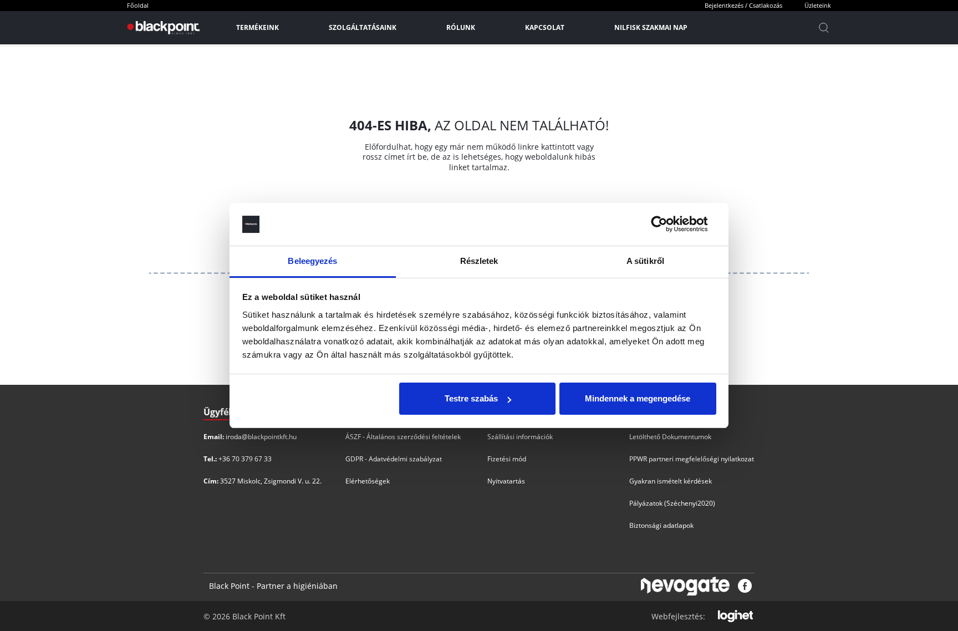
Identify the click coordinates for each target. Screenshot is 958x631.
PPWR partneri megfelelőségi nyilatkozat (691, 459)
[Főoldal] (162, 27)
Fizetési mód (506, 459)
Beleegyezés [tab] (312, 261)
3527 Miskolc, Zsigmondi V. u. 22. (271, 481)
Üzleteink (817, 5)
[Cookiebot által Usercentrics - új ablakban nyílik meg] (667, 224)
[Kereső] (824, 27)
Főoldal (138, 5)
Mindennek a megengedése (637, 398)
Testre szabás (471, 398)
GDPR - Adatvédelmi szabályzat (393, 459)
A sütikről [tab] (645, 261)
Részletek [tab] (479, 261)
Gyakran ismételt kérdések (670, 481)
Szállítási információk (520, 436)
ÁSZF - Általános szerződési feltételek (403, 436)
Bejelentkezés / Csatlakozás (743, 5)
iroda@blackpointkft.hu (261, 436)
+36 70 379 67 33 (245, 459)
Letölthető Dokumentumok (670, 436)
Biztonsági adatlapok (661, 525)
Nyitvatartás (506, 481)
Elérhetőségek (367, 481)
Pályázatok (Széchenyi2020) (672, 503)
